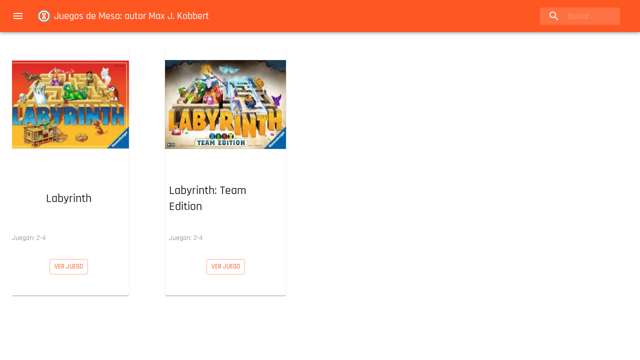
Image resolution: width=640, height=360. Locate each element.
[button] (68, 145)
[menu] (18, 16)
